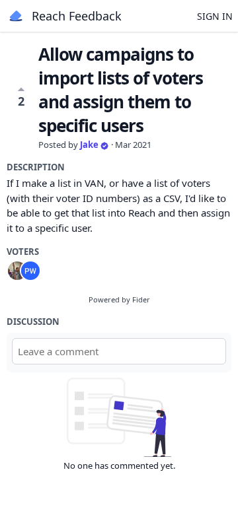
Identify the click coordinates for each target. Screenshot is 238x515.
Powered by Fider (119, 299)
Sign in (215, 16)
